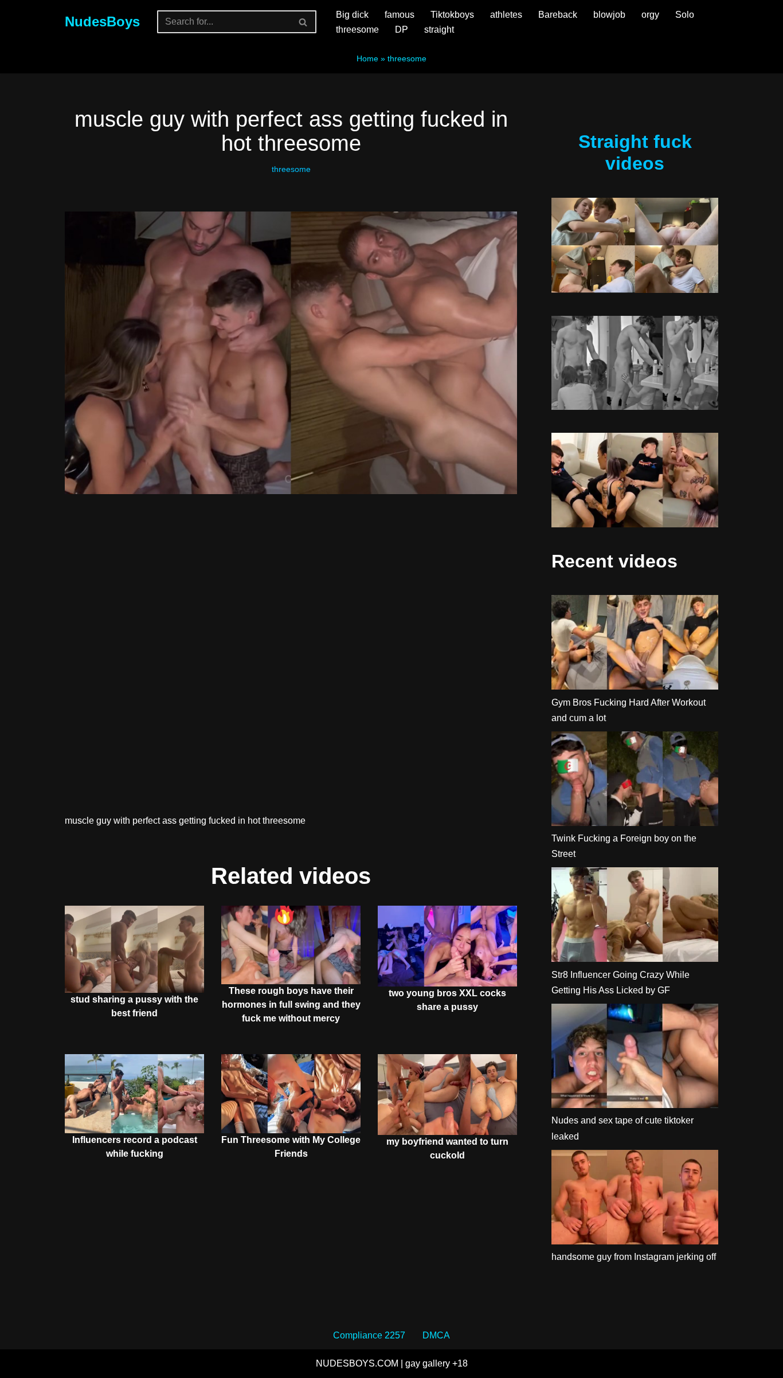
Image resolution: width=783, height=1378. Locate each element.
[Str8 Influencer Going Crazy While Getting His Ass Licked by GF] (634, 916)
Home (367, 58)
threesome (357, 29)
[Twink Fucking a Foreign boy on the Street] (634, 781)
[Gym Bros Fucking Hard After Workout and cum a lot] (634, 644)
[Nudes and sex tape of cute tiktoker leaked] (634, 1058)
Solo (684, 14)
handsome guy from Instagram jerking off (633, 1257)
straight (439, 29)
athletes (506, 14)
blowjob (609, 14)
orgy (650, 14)
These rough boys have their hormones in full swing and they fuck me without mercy (291, 1004)
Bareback (557, 14)
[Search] (303, 21)
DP (401, 29)
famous (399, 14)
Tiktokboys (452, 14)
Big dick (352, 14)
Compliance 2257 (369, 1335)
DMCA (436, 1335)
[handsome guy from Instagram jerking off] (634, 1199)
